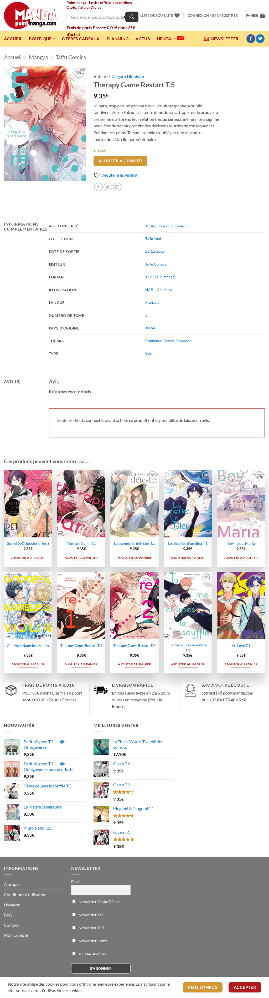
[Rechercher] (131, 17)
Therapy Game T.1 (81, 543)
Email (75, 881)
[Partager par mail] (117, 187)
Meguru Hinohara (128, 76)
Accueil (13, 38)
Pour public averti (172, 226)
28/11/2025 (155, 251)
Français (152, 302)
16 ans (150, 226)
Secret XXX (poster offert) (28, 543)
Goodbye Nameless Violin (28, 645)
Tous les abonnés (92, 954)
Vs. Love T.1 (241, 645)
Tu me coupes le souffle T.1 (187, 647)
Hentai (165, 38)
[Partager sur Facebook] (98, 187)
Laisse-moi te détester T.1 (134, 543)
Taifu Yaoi (153, 238)
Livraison (12, 904)
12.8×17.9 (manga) (160, 277)
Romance (184, 340)
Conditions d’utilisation (25, 894)
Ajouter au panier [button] (28, 557)
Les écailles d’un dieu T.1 (188, 543)
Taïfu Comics (155, 264)
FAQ (8, 914)
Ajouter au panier (120, 160)
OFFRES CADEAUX (81, 38)
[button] (213, 15)
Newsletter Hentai (93, 941)
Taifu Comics (71, 57)
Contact (11, 924)
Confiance (153, 340)
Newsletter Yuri (91, 927)
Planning (118, 38)
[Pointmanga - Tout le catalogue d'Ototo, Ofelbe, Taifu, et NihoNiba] (30, 15)
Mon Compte (16, 934)
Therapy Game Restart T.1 (81, 645)
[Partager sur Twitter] (108, 187)
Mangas (38, 57)
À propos (12, 884)
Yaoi (148, 353)
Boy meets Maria (241, 543)
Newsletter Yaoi (91, 914)
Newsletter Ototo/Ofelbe (99, 901)
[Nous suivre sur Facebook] (250, 38)
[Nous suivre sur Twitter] (260, 38)
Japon (150, 328)
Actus (143, 38)
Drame (169, 340)
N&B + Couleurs (158, 289)
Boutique (40, 38)
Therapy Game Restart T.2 (134, 645)
